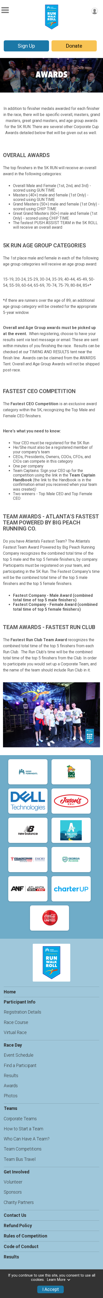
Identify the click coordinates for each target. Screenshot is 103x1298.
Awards (11, 1085)
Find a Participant (20, 1065)
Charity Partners (19, 1202)
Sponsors (13, 1192)
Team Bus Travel (20, 1159)
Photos (11, 1095)
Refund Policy (18, 1225)
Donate (74, 46)
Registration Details (22, 1012)
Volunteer (13, 1182)
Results (11, 1075)
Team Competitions (23, 1149)
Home (10, 991)
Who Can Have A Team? (27, 1138)
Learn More (56, 1280)
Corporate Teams (20, 1118)
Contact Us (15, 1215)
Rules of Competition (25, 1235)
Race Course (16, 1022)
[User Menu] (94, 11)
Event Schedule (19, 1055)
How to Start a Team (23, 1128)
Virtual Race (15, 1032)
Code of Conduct (21, 1246)
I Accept (50, 1289)
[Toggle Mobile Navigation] (5, 10)
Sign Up (26, 46)
